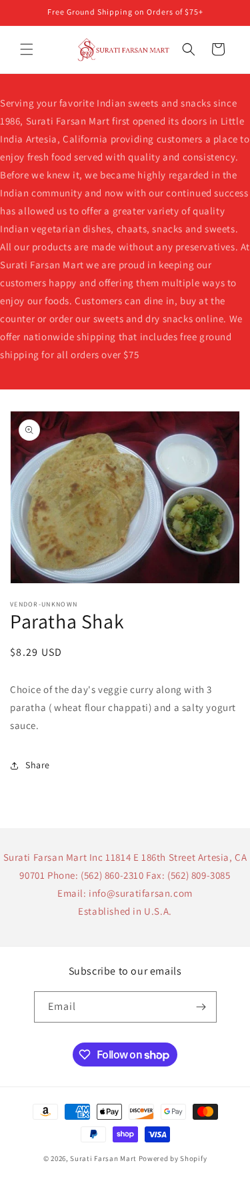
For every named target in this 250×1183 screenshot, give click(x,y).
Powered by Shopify (173, 1158)
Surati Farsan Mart (103, 1158)
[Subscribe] (201, 1007)
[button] (26, 49)
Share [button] (37, 765)
